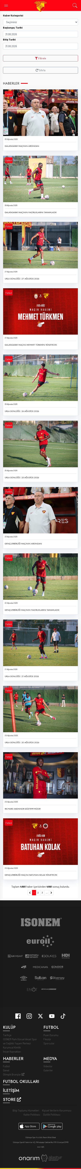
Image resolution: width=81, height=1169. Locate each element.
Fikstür (47, 1039)
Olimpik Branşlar (12, 1074)
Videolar (47, 1066)
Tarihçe (7, 1035)
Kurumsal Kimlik (12, 1047)
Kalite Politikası (32, 1114)
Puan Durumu (50, 1035)
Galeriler (48, 1070)
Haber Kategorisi (13, 15)
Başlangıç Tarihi (12, 27)
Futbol (9, 94)
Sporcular (48, 1043)
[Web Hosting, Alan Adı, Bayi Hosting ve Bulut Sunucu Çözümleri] (51, 1157)
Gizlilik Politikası (51, 1114)
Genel (6, 1070)
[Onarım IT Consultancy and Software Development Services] (29, 1158)
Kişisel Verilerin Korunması (56, 1110)
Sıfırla (41, 70)
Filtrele (42, 58)
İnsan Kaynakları (12, 1051)
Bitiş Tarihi (9, 39)
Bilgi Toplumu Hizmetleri (26, 1110)
